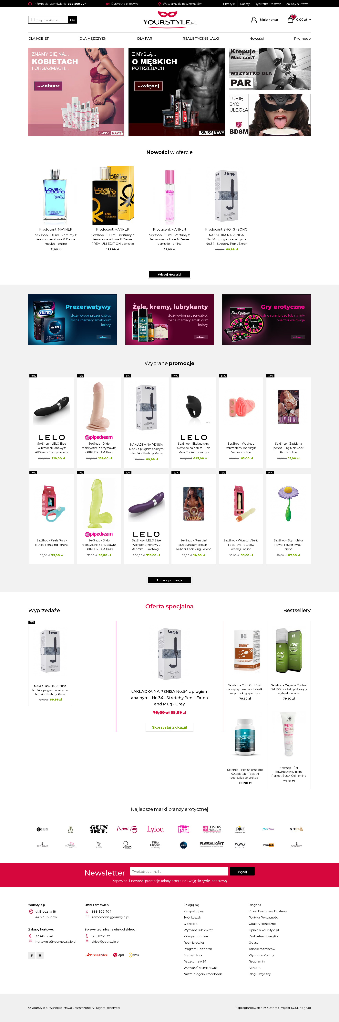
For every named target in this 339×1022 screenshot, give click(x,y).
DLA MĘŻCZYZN (93, 38)
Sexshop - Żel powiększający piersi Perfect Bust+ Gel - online (288, 771)
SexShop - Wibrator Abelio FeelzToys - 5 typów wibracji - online (241, 545)
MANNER (65, 229)
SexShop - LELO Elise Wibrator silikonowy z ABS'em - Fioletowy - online (146, 545)
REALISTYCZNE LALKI (201, 38)
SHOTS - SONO (235, 229)
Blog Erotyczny (260, 974)
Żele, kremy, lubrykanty (170, 306)
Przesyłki (229, 4)
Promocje (302, 38)
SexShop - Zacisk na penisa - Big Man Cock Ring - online (288, 448)
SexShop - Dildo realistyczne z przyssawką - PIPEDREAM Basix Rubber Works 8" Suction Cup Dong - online (99, 448)
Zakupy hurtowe (297, 4)
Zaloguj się (191, 905)
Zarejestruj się (193, 911)
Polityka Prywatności (264, 917)
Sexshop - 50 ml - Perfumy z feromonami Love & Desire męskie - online (56, 239)
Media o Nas (193, 955)
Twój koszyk (192, 917)
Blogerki (255, 905)
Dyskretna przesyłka (263, 936)
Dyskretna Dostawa (268, 4)
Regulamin (257, 961)
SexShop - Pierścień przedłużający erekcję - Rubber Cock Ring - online (193, 545)
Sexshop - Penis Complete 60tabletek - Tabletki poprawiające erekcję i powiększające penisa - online (245, 774)
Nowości (256, 38)
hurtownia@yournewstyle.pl (55, 941)
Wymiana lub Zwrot (198, 930)
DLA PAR (144, 38)
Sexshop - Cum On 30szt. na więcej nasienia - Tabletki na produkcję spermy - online (245, 689)
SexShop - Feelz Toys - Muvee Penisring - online (51, 543)
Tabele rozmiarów (262, 949)
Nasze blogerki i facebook (203, 974)
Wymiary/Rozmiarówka (201, 968)
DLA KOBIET (38, 38)
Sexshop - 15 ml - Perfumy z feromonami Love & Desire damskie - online (169, 239)
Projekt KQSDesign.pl (295, 1008)
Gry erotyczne (283, 306)
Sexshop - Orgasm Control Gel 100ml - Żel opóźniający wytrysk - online (289, 689)
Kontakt (255, 968)
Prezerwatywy (88, 306)
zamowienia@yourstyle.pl (110, 917)
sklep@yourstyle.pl (105, 941)
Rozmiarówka (194, 942)
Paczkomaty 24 (195, 961)
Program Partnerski (198, 949)
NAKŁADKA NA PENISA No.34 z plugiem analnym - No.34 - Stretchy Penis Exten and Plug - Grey (226, 239)
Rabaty (245, 4)
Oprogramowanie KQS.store (256, 1008)
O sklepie (190, 924)
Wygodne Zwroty (261, 955)
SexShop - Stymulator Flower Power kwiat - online (288, 545)
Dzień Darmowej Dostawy (268, 911)
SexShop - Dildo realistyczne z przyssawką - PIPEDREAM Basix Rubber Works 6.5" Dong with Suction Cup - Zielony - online (99, 545)
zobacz (103, 337)
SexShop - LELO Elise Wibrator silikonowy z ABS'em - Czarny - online (51, 448)
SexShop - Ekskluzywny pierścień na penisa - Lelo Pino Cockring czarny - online (194, 448)
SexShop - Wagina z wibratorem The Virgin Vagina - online (241, 448)
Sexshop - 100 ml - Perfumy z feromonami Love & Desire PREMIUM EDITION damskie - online (112, 239)
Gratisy (253, 942)
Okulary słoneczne (262, 924)
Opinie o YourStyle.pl (264, 930)
